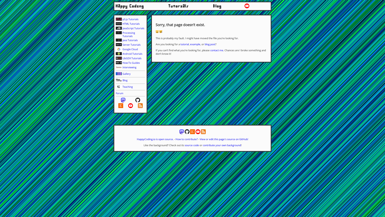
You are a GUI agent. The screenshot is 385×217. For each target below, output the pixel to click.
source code (192, 145)
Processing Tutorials (129, 34)
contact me (216, 50)
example (195, 44)
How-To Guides (131, 62)
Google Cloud (130, 49)
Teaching (128, 86)
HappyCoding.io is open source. (155, 139)
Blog (217, 6)
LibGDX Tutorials (132, 58)
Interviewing (129, 67)
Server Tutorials (132, 44)
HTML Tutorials (131, 23)
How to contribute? (187, 139)
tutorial (184, 44)
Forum (119, 93)
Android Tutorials (132, 53)
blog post (210, 44)
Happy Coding (130, 6)
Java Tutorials (130, 40)
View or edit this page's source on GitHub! (224, 139)
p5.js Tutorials (131, 19)
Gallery (127, 73)
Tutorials (178, 6)
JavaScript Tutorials (133, 28)
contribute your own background (222, 145)
